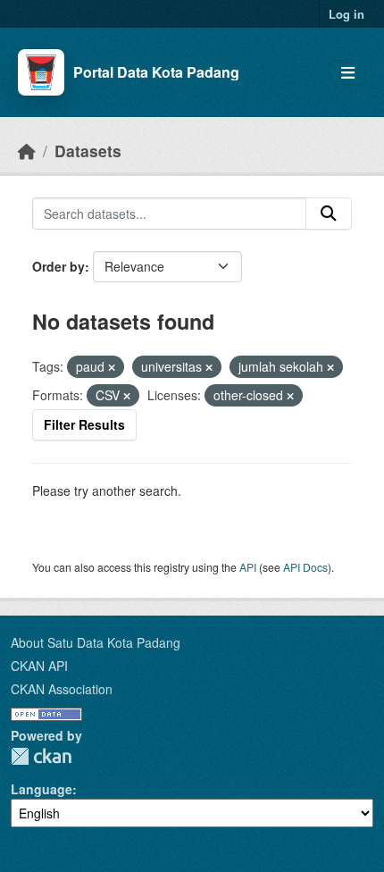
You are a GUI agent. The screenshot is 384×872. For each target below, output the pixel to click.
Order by (58, 266)
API (247, 566)
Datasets (87, 150)
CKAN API (39, 666)
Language (41, 789)
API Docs (305, 566)
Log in (346, 13)
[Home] (27, 150)
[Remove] (111, 367)
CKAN (41, 756)
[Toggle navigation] (348, 73)
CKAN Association (62, 689)
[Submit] (328, 213)
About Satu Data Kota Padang (95, 642)
